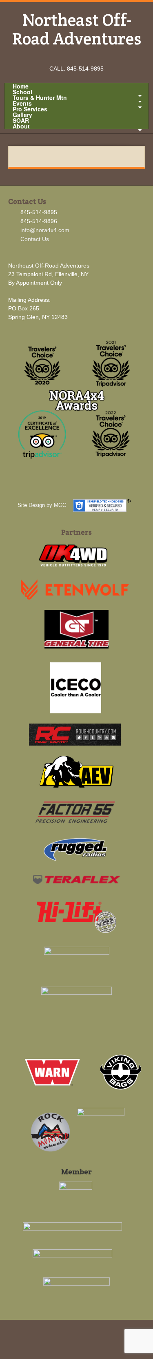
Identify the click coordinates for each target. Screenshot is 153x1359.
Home (21, 86)
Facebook (65, 57)
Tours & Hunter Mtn (40, 97)
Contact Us (34, 239)
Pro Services (30, 109)
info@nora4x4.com (44, 230)
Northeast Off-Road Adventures (76, 29)
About (21, 126)
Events (22, 103)
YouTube (87, 57)
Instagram (76, 57)
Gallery (22, 114)
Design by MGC (47, 505)
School (22, 92)
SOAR (21, 120)
